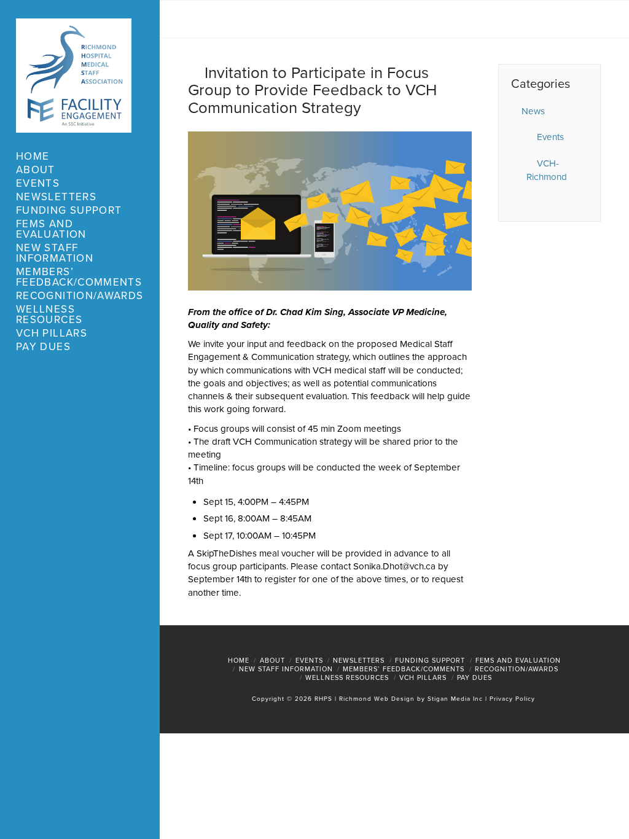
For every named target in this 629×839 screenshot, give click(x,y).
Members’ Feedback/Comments (403, 669)
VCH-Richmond (546, 170)
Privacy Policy (512, 698)
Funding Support (430, 660)
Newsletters (359, 660)
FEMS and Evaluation (518, 660)
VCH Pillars (423, 677)
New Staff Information (286, 669)
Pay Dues (474, 677)
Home (238, 660)
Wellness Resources (347, 677)
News (533, 111)
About (272, 660)
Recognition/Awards (516, 669)
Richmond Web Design (377, 698)
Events (550, 137)
